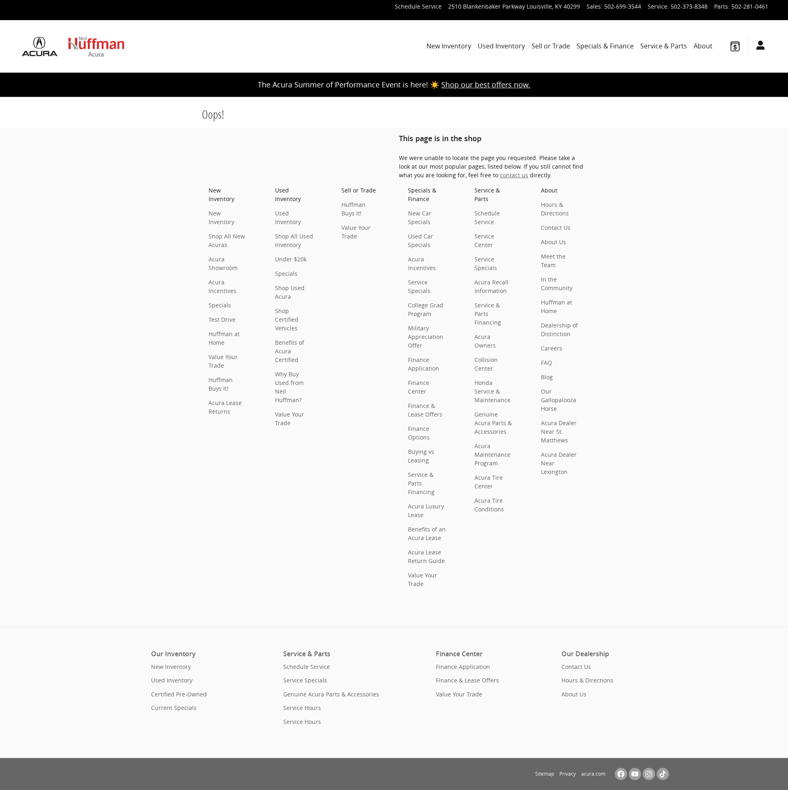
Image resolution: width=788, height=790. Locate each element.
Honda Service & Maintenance (492, 391)
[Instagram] (649, 774)
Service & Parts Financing (421, 483)
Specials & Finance (605, 45)
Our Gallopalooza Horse (558, 399)
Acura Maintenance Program (492, 454)
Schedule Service (306, 667)
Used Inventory (501, 45)
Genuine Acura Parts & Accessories (493, 422)
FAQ (546, 362)
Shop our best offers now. (485, 84)
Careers (551, 348)
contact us (514, 175)
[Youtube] (635, 774)
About (703, 45)
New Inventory (448, 45)
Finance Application (463, 667)
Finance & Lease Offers (467, 680)
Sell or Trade (550, 45)
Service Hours (302, 708)
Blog (547, 377)
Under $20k (291, 259)
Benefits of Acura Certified (289, 351)
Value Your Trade (459, 694)
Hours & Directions (587, 680)
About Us (553, 242)
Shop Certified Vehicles (286, 319)
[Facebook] (621, 774)
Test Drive (222, 319)
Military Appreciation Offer (425, 336)
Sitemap (544, 773)
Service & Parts (663, 45)
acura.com (593, 773)
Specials (219, 305)
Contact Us (555, 227)
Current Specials (174, 708)
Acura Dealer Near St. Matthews (559, 431)
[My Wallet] (735, 46)
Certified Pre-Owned (179, 694)
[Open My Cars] (758, 46)
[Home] (41, 46)
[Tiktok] (663, 774)
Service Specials (305, 680)
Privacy (567, 773)
